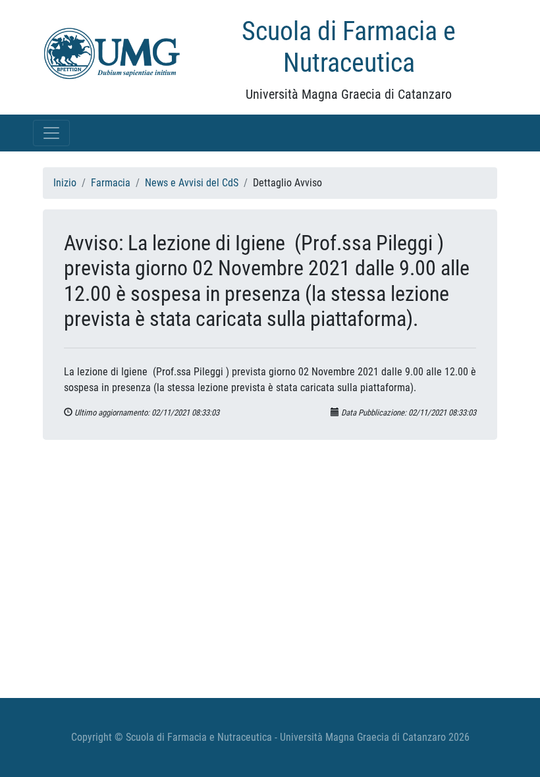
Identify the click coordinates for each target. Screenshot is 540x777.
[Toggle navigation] (51, 133)
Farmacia (110, 182)
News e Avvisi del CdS (191, 182)
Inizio (64, 182)
